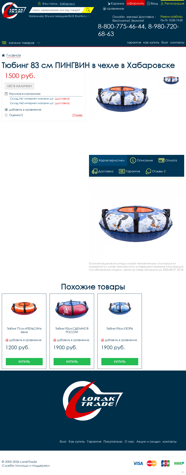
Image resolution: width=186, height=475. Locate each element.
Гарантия (134, 42)
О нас (129, 441)
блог (164, 42)
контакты (177, 42)
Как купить (151, 42)
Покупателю (113, 441)
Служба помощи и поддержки (26, 465)
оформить (135, 3)
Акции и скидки (148, 441)
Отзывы (77, 115)
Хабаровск (67, 3)
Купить (24, 361)
